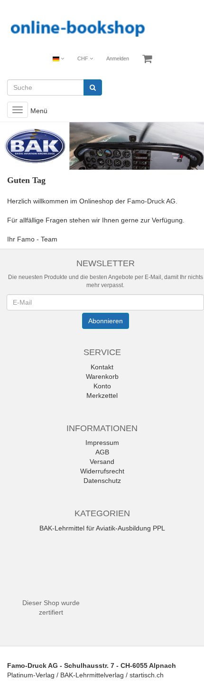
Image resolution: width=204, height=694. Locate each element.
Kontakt (102, 367)
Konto (102, 386)
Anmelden (117, 58)
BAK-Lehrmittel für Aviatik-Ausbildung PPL (102, 528)
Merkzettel (102, 395)
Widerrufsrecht (102, 471)
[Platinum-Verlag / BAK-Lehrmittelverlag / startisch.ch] (102, 27)
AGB (102, 452)
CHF (83, 58)
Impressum (102, 442)
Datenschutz (102, 480)
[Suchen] (92, 87)
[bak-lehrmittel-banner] (102, 146)
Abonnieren (105, 321)
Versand (102, 461)
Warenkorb (102, 376)
